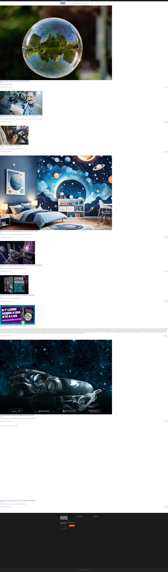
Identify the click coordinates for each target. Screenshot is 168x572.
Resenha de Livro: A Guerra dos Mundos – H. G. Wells (100, 527)
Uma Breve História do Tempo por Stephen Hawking (17, 295)
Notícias (1, 82)
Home (71, 3)
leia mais (165, 87)
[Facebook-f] (104, 0)
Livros (83, 3)
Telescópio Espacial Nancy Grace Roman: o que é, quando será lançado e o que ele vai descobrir (80, 0)
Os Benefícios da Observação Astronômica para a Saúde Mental (84, 551)
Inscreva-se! (72, 525)
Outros (92, 3)
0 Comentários (9, 87)
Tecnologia (87, 3)
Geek (1, 232)
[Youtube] (107, 0)
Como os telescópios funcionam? (11, 145)
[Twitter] (106, 0)
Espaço (80, 3)
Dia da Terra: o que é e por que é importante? (15, 81)
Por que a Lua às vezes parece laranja (82, 563)
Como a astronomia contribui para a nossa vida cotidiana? (83, 532)
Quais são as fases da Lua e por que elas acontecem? (17, 500)
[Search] (107, 3)
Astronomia (75, 3)
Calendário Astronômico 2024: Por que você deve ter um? (100, 543)
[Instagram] (105, 0)
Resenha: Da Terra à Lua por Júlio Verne (13, 325)
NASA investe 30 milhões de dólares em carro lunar (17, 415)
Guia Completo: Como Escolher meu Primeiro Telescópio (99, 556)
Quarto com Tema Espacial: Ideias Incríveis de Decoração (19, 231)
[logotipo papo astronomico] (63, 3)
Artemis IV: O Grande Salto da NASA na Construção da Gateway (21, 265)
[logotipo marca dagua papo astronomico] (64, 518)
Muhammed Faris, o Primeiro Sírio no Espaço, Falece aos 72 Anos (21, 116)
